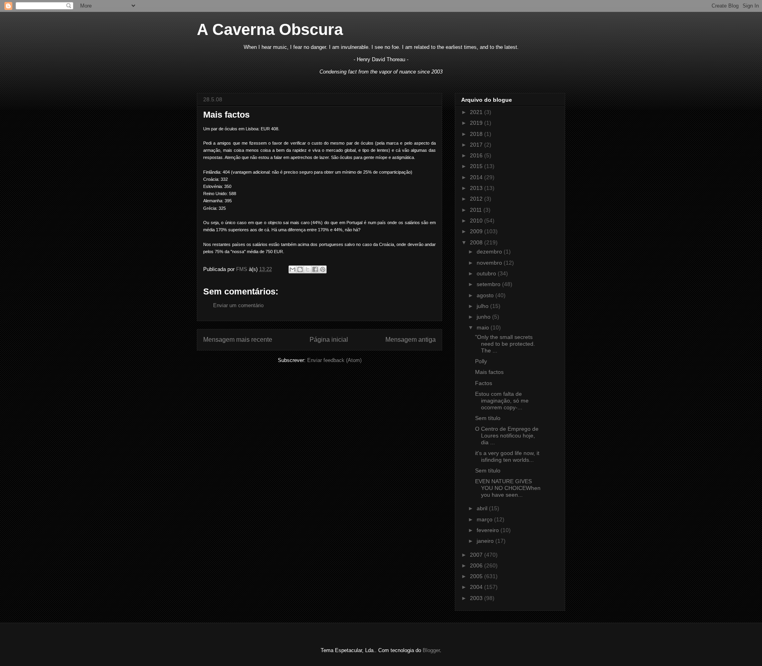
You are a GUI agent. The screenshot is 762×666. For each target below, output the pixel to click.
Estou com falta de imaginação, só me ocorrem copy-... (502, 400)
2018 (477, 134)
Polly (481, 361)
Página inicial (329, 339)
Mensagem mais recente (237, 339)
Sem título (487, 418)
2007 (477, 555)
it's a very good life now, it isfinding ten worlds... (507, 456)
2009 (477, 231)
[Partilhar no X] (308, 269)
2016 (477, 155)
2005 (477, 576)
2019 (477, 123)
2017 (477, 144)
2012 (477, 199)
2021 (477, 112)
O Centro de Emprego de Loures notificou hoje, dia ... (507, 435)
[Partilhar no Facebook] (315, 269)
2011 (476, 210)
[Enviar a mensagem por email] (292, 269)
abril (483, 508)
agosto (486, 295)
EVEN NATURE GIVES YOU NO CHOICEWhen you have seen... (508, 488)
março (485, 519)
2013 (477, 188)
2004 (477, 587)
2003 (477, 598)
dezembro (490, 251)
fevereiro (488, 530)
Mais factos (489, 372)
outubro (487, 273)
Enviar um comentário (238, 305)
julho (483, 306)
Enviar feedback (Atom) (334, 360)
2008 (477, 242)
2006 (477, 565)
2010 (477, 220)
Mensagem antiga (410, 339)
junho (484, 317)
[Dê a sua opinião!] (300, 269)
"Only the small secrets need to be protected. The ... (505, 344)
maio (484, 327)
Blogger (431, 650)
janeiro (486, 541)
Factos (483, 383)
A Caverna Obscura (270, 29)
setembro (489, 284)
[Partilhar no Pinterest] (323, 269)
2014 (477, 177)
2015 (477, 166)
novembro (490, 262)
